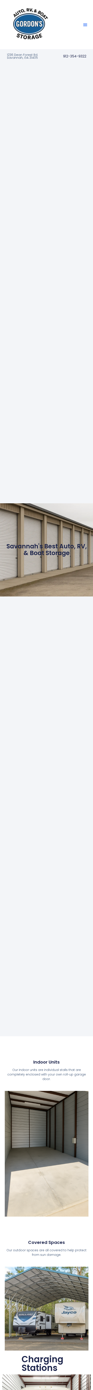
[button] (85, 24)
